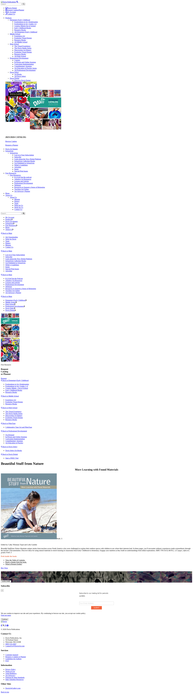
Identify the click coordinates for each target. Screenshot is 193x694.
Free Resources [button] (10, 173)
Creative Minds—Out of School (16, 388)
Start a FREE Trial (11, 458)
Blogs (7, 193)
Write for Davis (10, 239)
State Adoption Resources (14, 679)
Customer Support (11, 655)
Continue (4, 619)
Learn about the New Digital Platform (27, 159)
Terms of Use (10, 671)
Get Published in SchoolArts (24, 163)
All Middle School (20, 42)
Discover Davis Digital (22, 80)
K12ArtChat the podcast (22, 177)
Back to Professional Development (14, 431)
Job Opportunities (11, 237)
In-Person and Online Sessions (25, 62)
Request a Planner (11, 145)
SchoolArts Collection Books (24, 161)
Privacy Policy (10, 669)
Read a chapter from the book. (16, 562)
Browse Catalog (11, 141)
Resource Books (20, 30)
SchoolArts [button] (9, 151)
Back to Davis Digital (10, 454)
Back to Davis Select (9, 447)
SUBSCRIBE (6, 581)
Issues (16, 169)
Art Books (18, 74)
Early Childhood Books (22, 28)
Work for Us (18, 207)
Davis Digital (12, 8)
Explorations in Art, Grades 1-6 (25, 24)
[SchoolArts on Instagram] (6, 625)
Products (8, 219)
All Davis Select (20, 76)
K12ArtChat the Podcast (14, 278)
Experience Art (19, 36)
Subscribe (17, 157)
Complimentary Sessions (23, 66)
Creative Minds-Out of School (25, 26)
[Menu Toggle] (17, 2)
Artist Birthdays (11, 673)
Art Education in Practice (14, 443)
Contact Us (11, 14)
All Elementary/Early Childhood (25, 32)
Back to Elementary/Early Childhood (15, 380)
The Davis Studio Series (22, 48)
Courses (17, 60)
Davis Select (14, 72)
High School (14, 44)
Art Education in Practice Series (25, 68)
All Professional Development (25, 70)
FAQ (7, 661)
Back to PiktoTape (9, 423)
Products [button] (8, 18)
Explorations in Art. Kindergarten (17, 384)
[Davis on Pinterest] (7, 625)
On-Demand (9, 435)
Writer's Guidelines (21, 165)
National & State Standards (14, 677)
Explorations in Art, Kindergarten (26, 22)
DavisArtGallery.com (12, 688)
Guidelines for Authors (13, 659)
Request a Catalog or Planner (15, 657)
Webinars (17, 185)
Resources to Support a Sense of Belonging (29, 187)
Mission (17, 199)
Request (4, 378)
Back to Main (7, 233)
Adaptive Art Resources (22, 179)
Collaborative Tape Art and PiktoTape (18, 427)
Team (16, 203)
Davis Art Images (11, 149)
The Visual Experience (22, 46)
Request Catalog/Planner (15, 10)
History (17, 201)
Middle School (15, 34)
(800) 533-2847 (10, 644)
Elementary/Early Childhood (20, 20)
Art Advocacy (10, 675)
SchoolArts (14, 153)
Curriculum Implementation (24, 64)
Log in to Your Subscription (24, 155)
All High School (20, 56)
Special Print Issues (21, 171)
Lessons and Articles (21, 181)
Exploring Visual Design (23, 38)
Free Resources (15, 175)
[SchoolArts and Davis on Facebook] (1, 625)
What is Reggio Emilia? (13, 564)
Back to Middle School (10, 396)
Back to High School (9, 408)
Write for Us (18, 205)
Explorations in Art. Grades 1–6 (16, 386)
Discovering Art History (22, 50)
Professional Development (19, 58)
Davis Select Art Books (13, 450)
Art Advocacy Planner (22, 191)
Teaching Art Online (21, 189)
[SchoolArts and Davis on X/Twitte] (3, 625)
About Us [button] (8, 195)
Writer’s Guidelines (12, 265)
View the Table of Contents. (15, 560)
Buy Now (4, 568)
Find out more (6, 615)
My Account (11, 12)
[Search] (23, 213)
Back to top (5, 692)
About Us (13, 197)
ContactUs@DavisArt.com (14, 646)
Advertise (17, 167)
